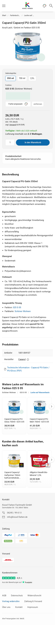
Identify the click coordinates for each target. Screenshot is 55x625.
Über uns (6, 607)
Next (51, 406)
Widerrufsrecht (34, 595)
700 (22, 78)
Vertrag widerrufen (10, 601)
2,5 (32, 78)
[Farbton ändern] (41, 57)
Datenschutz (17, 595)
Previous (2, 406)
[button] (4, 5)
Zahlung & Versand (33, 601)
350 (10, 78)
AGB (4, 595)
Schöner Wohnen (23, 311)
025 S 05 (17, 307)
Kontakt (5, 499)
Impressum (32, 607)
